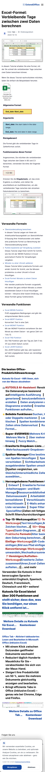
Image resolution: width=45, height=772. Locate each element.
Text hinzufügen (31, 523)
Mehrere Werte (15, 437)
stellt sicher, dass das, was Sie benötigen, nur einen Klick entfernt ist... (21, 603)
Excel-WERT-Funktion (14, 319)
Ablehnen (31, 767)
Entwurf (14, 485)
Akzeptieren (12, 767)
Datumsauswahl (16, 496)
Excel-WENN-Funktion (14, 310)
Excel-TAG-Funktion (13, 338)
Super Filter (37, 507)
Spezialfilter (14, 510)
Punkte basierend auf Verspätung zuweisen (23, 248)
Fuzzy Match (27, 441)
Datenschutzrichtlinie (22, 762)
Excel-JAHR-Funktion (13, 347)
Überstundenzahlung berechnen (18, 229)
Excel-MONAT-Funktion (14, 325)
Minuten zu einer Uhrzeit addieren (19, 263)
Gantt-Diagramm (25, 530)
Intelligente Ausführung (25, 394)
